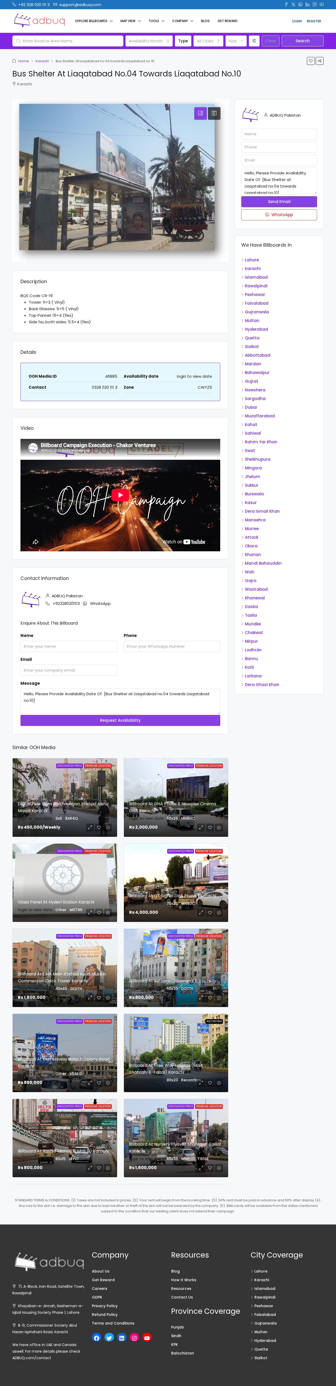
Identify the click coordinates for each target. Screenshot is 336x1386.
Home (23, 61)
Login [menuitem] (297, 21)
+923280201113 (66, 603)
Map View (127, 21)
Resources (181, 1288)
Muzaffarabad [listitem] (260, 416)
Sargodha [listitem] (255, 398)
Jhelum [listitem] (252, 476)
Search (303, 41)
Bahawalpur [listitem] (257, 372)
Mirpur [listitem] (251, 641)
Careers (99, 1288)
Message (30, 683)
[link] (65, 883)
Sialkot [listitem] (252, 346)
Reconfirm (214, 1021)
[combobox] (149, 40)
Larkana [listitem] (253, 676)
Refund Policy (105, 1314)
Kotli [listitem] (249, 667)
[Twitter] (109, 1338)
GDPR (97, 1297)
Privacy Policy (105, 1306)
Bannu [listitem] (251, 658)
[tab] (200, 113)
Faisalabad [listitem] (257, 303)
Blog (205, 21)
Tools (154, 21)
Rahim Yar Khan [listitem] (261, 442)
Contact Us (182, 1297)
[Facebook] (96, 1338)
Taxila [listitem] (251, 615)
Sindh (176, 1335)
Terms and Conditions (113, 1323)
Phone (130, 635)
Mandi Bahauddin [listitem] (263, 563)
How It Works (183, 1280)
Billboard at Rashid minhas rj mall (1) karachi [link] (63, 1151)
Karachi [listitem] (253, 268)
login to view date (194, 376)
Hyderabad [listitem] (256, 329)
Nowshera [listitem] (255, 390)
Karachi (42, 61)
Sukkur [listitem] (251, 485)
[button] (311, 61)
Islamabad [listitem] (256, 277)
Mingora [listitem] (253, 468)
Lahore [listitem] (252, 260)
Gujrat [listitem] (251, 381)
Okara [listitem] (251, 546)
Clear (270, 41)
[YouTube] (147, 1338)
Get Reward (228, 21)
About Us (100, 1271)
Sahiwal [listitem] (253, 433)
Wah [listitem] (249, 572)
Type (183, 41)
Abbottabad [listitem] (257, 355)
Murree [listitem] (252, 528)
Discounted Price (69, 766)
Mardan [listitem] (253, 364)
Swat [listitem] (250, 450)
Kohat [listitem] (251, 424)
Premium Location (98, 766)
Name (26, 635)
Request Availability (120, 720)
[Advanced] (254, 40)
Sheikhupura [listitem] (257, 459)
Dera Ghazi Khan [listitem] (262, 684)
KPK (174, 1344)
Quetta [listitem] (252, 338)
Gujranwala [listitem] (257, 312)
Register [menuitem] (314, 21)
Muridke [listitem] (253, 624)
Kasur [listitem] (251, 502)
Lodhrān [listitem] (253, 650)
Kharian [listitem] (253, 554)
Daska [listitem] (251, 606)
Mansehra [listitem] (255, 520)
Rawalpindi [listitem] (256, 286)
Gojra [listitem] (250, 580)
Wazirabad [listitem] (256, 589)
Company (180, 21)
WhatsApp (100, 603)
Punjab (177, 1327)
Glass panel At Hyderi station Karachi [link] (56, 902)
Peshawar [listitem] (255, 294)
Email (26, 659)
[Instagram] (134, 1338)
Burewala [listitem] (254, 494)
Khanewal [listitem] (255, 598)
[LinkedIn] (122, 1338)
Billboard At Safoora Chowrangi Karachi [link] (170, 981)
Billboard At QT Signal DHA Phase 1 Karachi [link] (172, 896)
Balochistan (182, 1353)
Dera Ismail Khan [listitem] (262, 511)
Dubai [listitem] (251, 407)
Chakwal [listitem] (254, 632)
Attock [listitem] (251, 537)
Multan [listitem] (252, 320)
